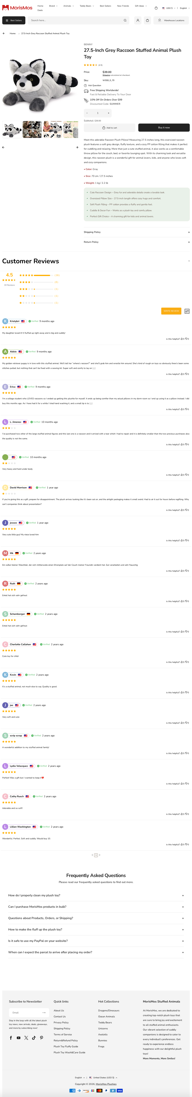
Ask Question (94, 85)
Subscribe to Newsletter (25, 1002)
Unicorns (103, 1028)
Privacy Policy (61, 1022)
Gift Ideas (139, 5)
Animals (67, 5)
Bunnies (102, 1040)
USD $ (168, 9)
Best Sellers (105, 5)
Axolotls (103, 1034)
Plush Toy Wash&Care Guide (69, 1052)
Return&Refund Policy (66, 1040)
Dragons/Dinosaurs (108, 1010)
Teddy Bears (85, 5)
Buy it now (164, 127)
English (183, 8)
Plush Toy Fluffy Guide (66, 1046)
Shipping (106, 75)
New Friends (123, 5)
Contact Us (60, 1016)
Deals (40, 10)
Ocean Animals (106, 1016)
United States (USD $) (103, 1077)
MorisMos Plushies (106, 1084)
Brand (52, 5)
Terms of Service (63, 1034)
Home (40, 5)
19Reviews (9, 285)
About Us (59, 1010)
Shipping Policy (62, 1028)
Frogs (101, 1046)
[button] (12, 130)
